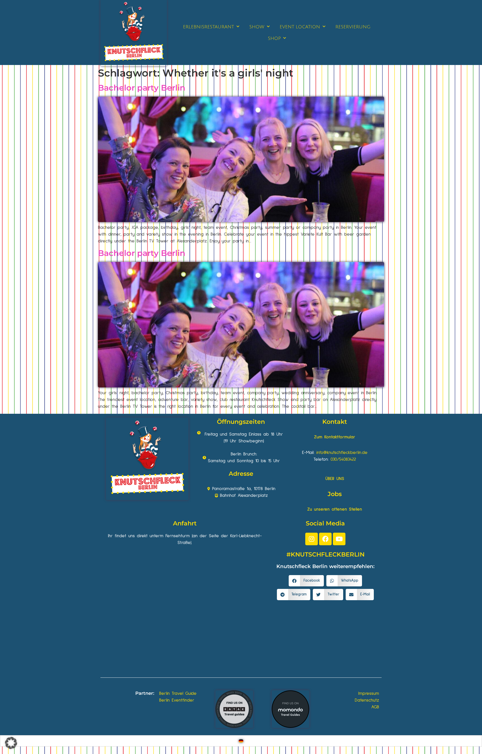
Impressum (368, 693)
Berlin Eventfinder (176, 700)
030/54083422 (343, 459)
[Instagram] (311, 539)
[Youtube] (339, 539)
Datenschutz (367, 700)
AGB (375, 707)
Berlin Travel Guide (178, 693)
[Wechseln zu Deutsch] (241, 740)
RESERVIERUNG (353, 26)
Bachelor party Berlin (141, 88)
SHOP (274, 38)
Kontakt (334, 421)
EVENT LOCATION (300, 26)
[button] (306, 580)
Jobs (335, 494)
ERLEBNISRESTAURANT (208, 26)
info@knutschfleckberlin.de (342, 452)
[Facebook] (325, 539)
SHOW (256, 26)
